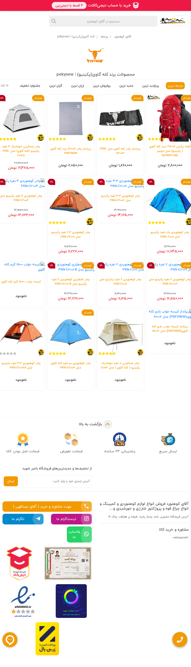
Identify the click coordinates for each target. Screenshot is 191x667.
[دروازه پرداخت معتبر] (47, 639)
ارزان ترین (77, 85)
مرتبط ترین (175, 85)
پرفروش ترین (101, 85)
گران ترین (55, 85)
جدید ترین (126, 85)
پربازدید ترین (150, 85)
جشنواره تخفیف (30, 85)
